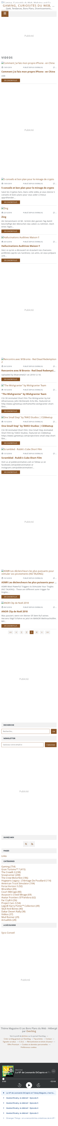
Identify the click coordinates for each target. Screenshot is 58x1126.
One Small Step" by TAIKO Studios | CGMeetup (27, 425)
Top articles (38, 1039)
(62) (18, 897)
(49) (20, 905)
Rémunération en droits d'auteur (40, 1041)
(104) (18, 883)
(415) (13, 869)
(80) (11, 891)
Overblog (31, 1031)
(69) (16, 894)
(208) (10, 875)
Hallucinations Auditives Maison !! (20, 246)
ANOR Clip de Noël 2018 (14, 611)
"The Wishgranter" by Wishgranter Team (23, 394)
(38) (13, 911)
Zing (3, 216)
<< (10, 632)
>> (47, 632)
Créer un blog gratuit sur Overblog (17, 1039)
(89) (8, 889)
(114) (26, 880)
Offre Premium (13, 1044)
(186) (14, 877)
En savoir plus (10, 80)
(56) (9, 900)
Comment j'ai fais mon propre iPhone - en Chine (28, 71)
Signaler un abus (9, 1041)
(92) (12, 886)
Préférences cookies (29, 1047)
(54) (11, 903)
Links (4, 856)
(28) (8, 919)
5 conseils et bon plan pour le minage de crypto (27, 187)
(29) (10, 917)
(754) (8, 866)
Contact (49, 1039)
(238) (11, 872)
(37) (7, 914)
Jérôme (25, 1036)
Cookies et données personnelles (35, 1044)
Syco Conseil (8, 932)
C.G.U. (21, 1041)
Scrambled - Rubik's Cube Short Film (21, 457)
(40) (12, 908)
